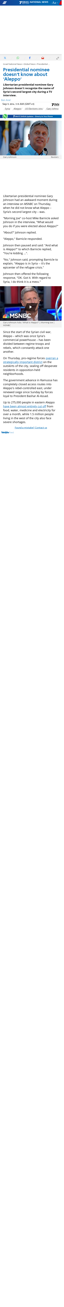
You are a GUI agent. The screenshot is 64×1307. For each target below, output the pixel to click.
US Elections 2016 (34, 109)
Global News (30, 64)
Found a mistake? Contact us (31, 428)
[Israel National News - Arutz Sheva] (33, 2)
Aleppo (17, 109)
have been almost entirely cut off (24, 406)
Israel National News (12, 64)
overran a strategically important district (30, 360)
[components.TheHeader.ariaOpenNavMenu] (10, 2)
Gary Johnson (53, 109)
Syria (7, 109)
